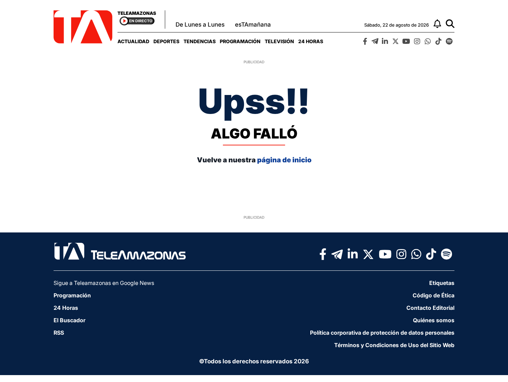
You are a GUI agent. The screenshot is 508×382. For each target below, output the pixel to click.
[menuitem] (133, 41)
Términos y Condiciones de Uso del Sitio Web (394, 345)
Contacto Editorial (430, 307)
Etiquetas (441, 282)
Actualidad (133, 41)
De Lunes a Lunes (200, 24)
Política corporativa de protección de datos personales (382, 332)
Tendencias (200, 41)
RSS (59, 332)
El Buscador (69, 320)
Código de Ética (433, 295)
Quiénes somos (433, 320)
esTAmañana (253, 24)
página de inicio (284, 160)
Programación (240, 41)
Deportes (166, 41)
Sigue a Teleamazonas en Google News (104, 282)
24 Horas (310, 41)
